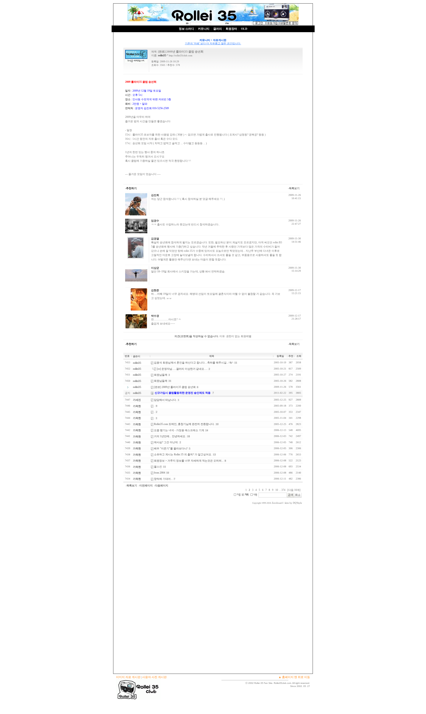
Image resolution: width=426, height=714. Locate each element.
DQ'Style (297, 503)
